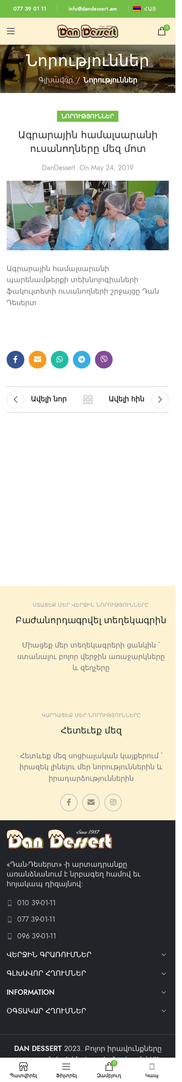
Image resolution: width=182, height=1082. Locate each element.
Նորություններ (110, 80)
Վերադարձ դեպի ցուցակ (87, 399)
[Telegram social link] (82, 359)
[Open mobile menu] (11, 31)
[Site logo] (88, 30)
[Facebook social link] (15, 359)
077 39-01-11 (36, 919)
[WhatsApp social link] (59, 359)
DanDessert (58, 168)
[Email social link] (37, 359)
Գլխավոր (55, 80)
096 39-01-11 (36, 936)
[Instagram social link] (113, 802)
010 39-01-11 (36, 903)
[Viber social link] (104, 359)
